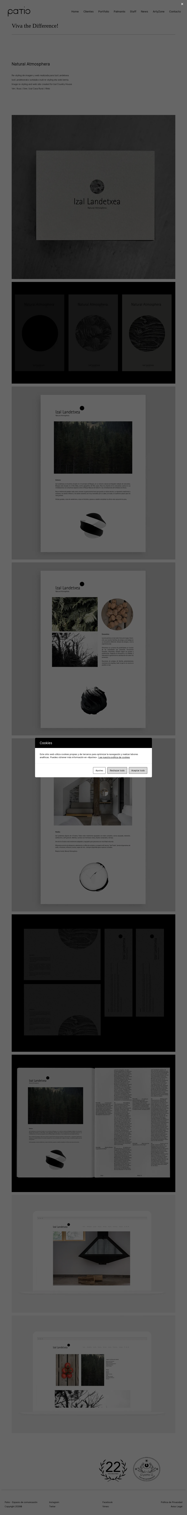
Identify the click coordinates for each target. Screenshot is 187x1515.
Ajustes (99, 770)
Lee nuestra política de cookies (114, 757)
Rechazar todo (117, 770)
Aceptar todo (138, 770)
